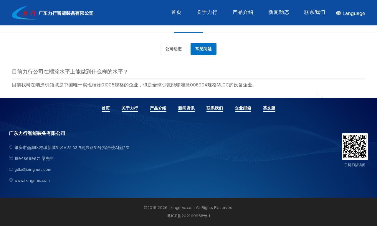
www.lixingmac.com (32, 180)
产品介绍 (243, 12)
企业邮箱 (243, 108)
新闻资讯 (186, 108)
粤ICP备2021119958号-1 (188, 216)
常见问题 (203, 49)
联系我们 (314, 12)
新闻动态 (279, 12)
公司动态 (173, 49)
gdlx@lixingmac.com (32, 170)
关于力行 (207, 12)
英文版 (269, 108)
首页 (176, 12)
